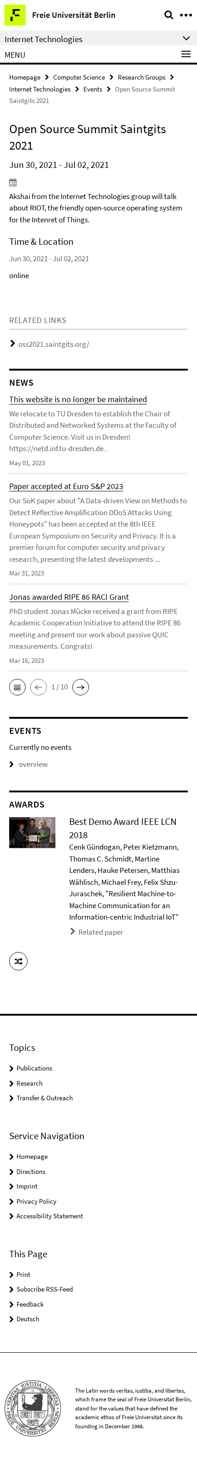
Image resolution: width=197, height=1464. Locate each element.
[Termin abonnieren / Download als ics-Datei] (98, 182)
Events (92, 89)
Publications (34, 1068)
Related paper (100, 932)
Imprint (27, 1186)
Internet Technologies (40, 89)
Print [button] (23, 1274)
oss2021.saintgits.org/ (53, 344)
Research (29, 1083)
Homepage (24, 77)
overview (33, 764)
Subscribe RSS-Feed (44, 1289)
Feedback (30, 1304)
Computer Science (79, 77)
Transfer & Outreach (44, 1097)
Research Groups (141, 77)
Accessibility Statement (49, 1215)
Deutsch (27, 1318)
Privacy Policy (36, 1201)
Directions (30, 1171)
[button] (17, 687)
